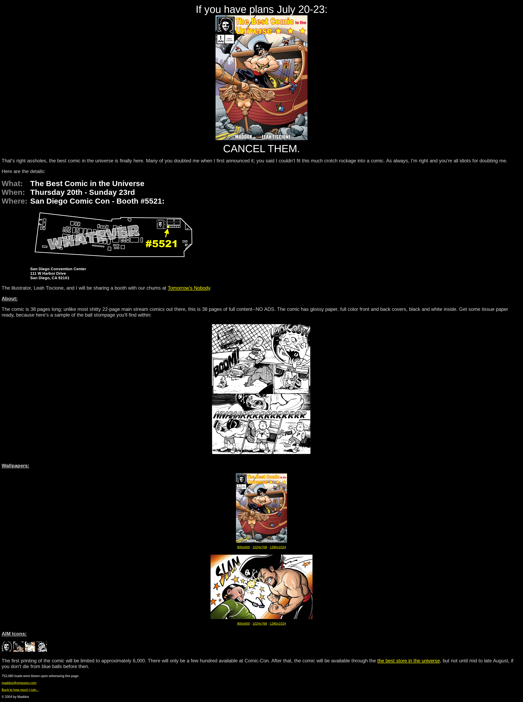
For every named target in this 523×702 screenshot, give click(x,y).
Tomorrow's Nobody (189, 288)
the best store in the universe (408, 660)
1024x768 (260, 547)
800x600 (243, 547)
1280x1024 (278, 547)
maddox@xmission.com (19, 683)
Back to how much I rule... (20, 690)
